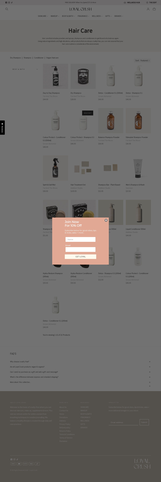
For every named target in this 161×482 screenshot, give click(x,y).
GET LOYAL (80, 257)
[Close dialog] (106, 220)
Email (68, 245)
